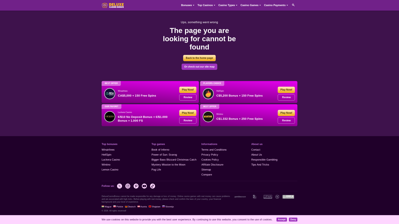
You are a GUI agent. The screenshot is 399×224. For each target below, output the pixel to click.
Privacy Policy (209, 154)
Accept (282, 219)
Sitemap (206, 169)
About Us (256, 154)
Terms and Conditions (214, 149)
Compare (206, 174)
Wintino (106, 164)
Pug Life (156, 169)
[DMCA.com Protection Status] (288, 196)
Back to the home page (199, 58)
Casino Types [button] (226, 5)
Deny (293, 219)
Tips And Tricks (260, 164)
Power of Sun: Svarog (164, 154)
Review (188, 97)
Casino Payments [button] (275, 5)
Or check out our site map (199, 66)
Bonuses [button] (186, 5)
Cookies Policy (210, 159)
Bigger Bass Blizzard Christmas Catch (173, 159)
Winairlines (108, 149)
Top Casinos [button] (205, 5)
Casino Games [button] (249, 5)
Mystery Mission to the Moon (168, 164)
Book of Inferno (160, 149)
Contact (255, 149)
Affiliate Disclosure (212, 164)
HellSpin (106, 154)
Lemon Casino (110, 169)
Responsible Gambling (264, 159)
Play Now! (188, 89)
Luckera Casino (111, 159)
